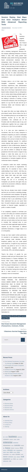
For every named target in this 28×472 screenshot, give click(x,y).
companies (6, 439)
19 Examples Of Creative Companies (14, 365)
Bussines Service (6, 27)
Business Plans (9, 405)
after (4, 436)
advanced (4, 316)
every (12, 445)
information (10, 450)
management (19, 450)
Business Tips (8, 407)
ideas (21, 448)
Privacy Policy (8, 422)
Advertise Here (8, 420)
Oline (2, 30)
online (11, 452)
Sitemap (7, 426)
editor (18, 439)
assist (6, 436)
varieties (21, 459)
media (7, 452)
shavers (18, 456)
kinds (14, 450)
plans (18, 452)
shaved (14, 456)
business (13, 436)
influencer (5, 450)
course (15, 439)
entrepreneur (15, 442)
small (22, 456)
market (4, 452)
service (5, 456)
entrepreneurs (7, 445)
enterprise (7, 442)
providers (17, 454)
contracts (11, 439)
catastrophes (19, 436)
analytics (10, 316)
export (22, 445)
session (3, 318)
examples (17, 445)
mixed (14, 316)
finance (7, 448)
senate (22, 454)
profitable (13, 454)
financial (12, 448)
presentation (6, 454)
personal (14, 452)
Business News (9, 403)
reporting (23, 316)
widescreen (5, 461)
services (10, 456)
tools (8, 318)
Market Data (8, 371)
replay (18, 316)
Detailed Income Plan (10, 369)
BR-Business (4, 469)
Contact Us (8, 424)
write (10, 461)
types (14, 459)
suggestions (6, 459)
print (10, 454)
